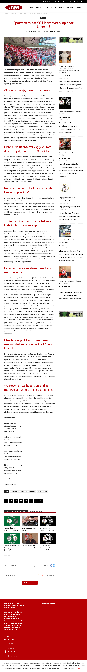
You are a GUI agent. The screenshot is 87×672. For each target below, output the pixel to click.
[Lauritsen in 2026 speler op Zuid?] (30, 521)
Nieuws (38, 7)
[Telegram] (36, 501)
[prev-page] (5, 554)
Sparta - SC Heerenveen (28, 491)
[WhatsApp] (6, 501)
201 (60, 31)
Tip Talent (70, 7)
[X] (77, 1)
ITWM (46, 7)
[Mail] (70, 1)
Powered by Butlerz (50, 603)
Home (32, 7)
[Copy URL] (40, 501)
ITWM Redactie (34, 31)
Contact (62, 7)
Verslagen (13, 14)
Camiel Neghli (15, 491)
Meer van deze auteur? (36, 511)
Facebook (14, 656)
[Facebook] (67, 1)
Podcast (79, 7)
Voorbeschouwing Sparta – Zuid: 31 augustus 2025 (45, 548)
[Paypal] (74, 1)
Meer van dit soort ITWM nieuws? (16, 511)
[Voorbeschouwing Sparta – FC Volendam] (12, 521)
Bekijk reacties (30, 583)
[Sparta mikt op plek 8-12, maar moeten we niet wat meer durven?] (30, 538)
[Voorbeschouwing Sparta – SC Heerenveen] (48, 521)
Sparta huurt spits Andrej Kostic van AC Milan (70, 282)
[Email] (26, 501)
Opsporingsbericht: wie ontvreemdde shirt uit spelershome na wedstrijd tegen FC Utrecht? (70, 69)
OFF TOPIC (54, 7)
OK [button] (79, 668)
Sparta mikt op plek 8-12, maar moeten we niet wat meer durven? (29, 548)
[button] (64, 1)
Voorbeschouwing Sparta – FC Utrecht (69, 154)
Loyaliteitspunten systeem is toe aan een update (70, 241)
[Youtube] (81, 1)
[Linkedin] (21, 501)
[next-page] (9, 554)
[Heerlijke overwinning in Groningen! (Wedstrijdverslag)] (12, 538)
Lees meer (69, 91)
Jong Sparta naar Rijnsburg (68, 198)
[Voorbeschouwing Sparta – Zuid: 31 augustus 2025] (48, 538)
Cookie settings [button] (68, 668)
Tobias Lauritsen (42, 491)
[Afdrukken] (31, 501)
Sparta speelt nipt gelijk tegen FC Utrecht (70, 113)
